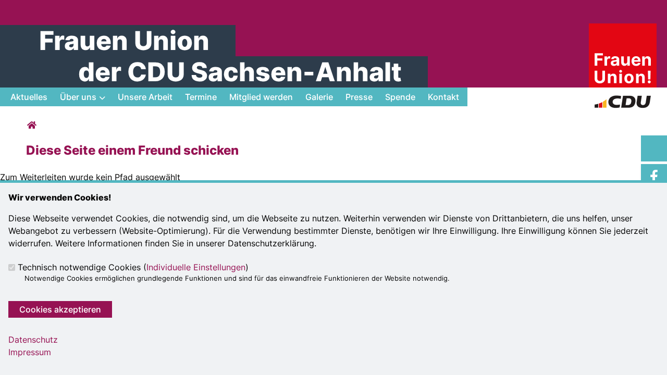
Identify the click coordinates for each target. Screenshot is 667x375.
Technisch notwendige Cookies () (133, 267)
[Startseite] (623, 29)
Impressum (29, 352)
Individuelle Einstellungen (195, 267)
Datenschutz (33, 339)
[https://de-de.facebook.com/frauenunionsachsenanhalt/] (654, 177)
